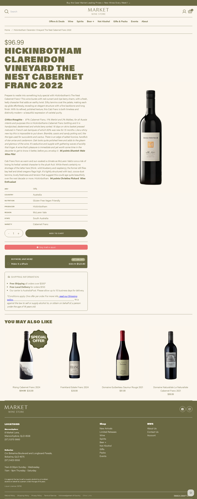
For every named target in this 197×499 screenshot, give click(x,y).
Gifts (102, 449)
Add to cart (56, 233)
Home (7, 29)
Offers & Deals (56, 21)
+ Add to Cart (26, 384)
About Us (151, 428)
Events (134, 21)
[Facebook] (182, 409)
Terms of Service (50, 495)
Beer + (90, 21)
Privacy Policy (36, 495)
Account (151, 435)
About (145, 21)
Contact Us (152, 431)
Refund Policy (10, 495)
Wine (70, 21)
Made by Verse (179, 495)
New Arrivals (106, 428)
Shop (103, 423)
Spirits (80, 21)
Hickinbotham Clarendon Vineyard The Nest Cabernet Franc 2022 (42, 29)
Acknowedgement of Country (69, 495)
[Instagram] (189, 409)
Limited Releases (108, 431)
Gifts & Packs (120, 21)
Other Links (87, 495)
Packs (103, 452)
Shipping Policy (23, 495)
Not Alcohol (104, 21)
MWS (150, 423)
